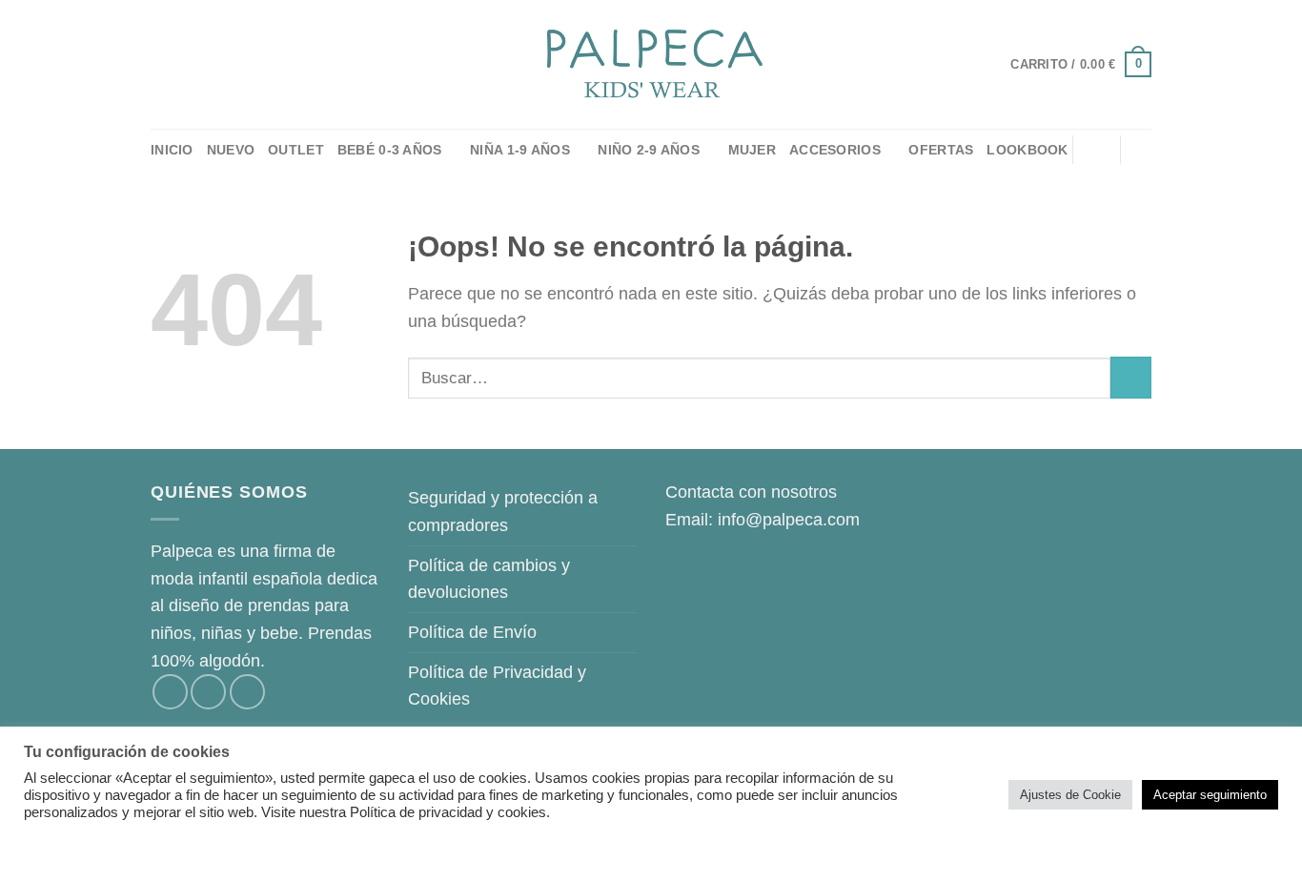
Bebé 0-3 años (389, 149)
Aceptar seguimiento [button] (1210, 795)
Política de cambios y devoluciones (489, 579)
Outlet (296, 149)
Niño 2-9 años (649, 149)
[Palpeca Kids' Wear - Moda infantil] (651, 64)
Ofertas (940, 149)
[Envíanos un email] (247, 691)
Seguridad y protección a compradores (503, 511)
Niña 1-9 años (520, 149)
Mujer (752, 149)
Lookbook (1027, 149)
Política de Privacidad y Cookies (497, 686)
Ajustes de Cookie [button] (1070, 795)
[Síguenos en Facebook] (170, 691)
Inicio (172, 149)
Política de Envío (472, 632)
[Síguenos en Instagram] (208, 691)
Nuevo (230, 149)
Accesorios (835, 149)
